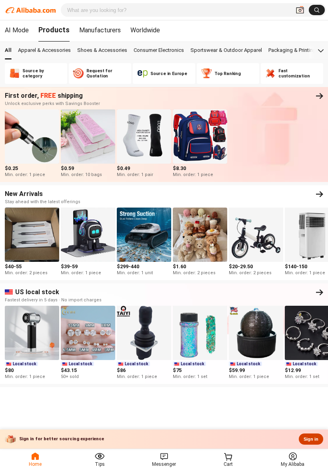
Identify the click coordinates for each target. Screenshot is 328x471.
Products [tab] (54, 30)
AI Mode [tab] (17, 30)
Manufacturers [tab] (100, 30)
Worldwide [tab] (145, 30)
